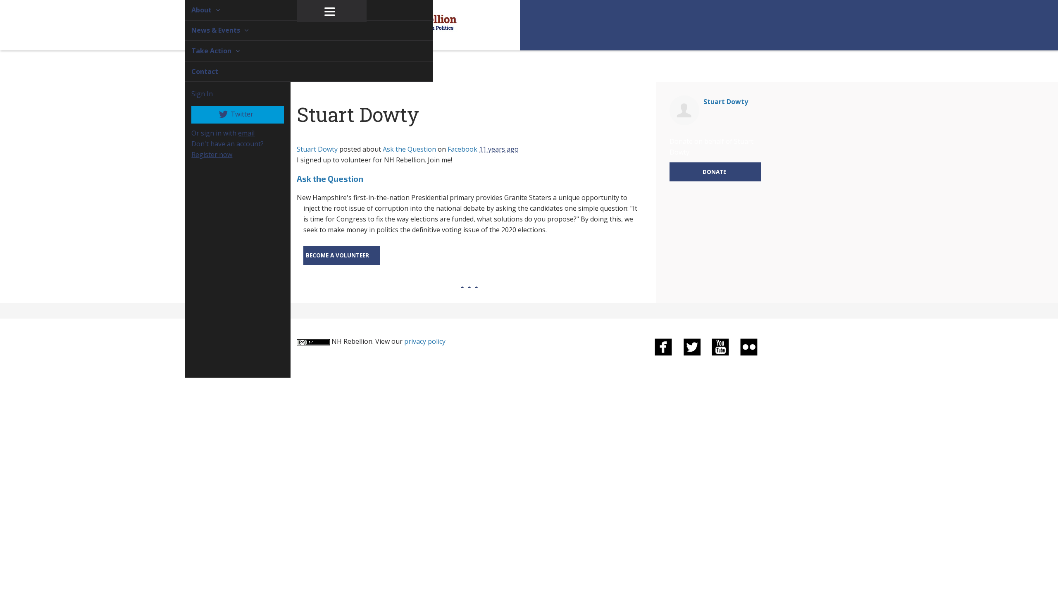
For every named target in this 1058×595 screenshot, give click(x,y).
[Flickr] (748, 346)
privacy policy (425, 341)
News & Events (207, 30)
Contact (195, 71)
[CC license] (313, 341)
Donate (714, 172)
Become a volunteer (337, 255)
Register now (202, 154)
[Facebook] (663, 346)
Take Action (203, 50)
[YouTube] (720, 346)
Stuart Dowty (317, 149)
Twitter (232, 114)
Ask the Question (409, 149)
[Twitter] (691, 346)
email (237, 133)
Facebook (462, 149)
